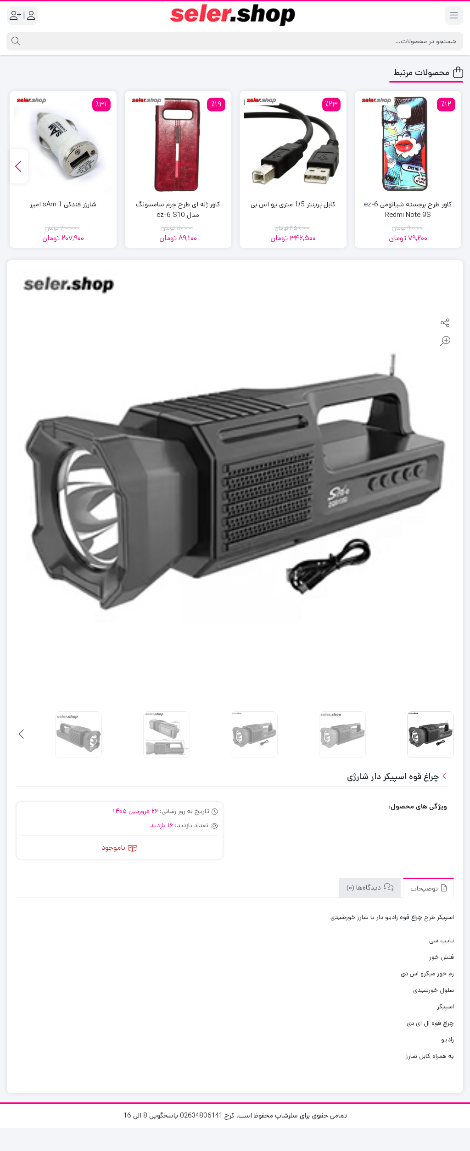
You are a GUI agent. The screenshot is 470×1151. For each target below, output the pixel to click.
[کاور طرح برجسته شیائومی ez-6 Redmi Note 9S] (408, 144)
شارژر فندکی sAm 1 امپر (63, 204)
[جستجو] (14, 41)
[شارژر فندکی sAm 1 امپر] (63, 144)
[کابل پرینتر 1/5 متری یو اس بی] (293, 144)
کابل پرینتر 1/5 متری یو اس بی (293, 204)
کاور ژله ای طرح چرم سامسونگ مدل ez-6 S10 (178, 209)
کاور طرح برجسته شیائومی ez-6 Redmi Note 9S (408, 209)
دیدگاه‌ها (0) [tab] (365, 887)
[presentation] (19, 166)
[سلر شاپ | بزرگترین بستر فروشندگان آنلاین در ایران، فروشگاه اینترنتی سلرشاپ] (235, 16)
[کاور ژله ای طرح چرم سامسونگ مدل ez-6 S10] (178, 144)
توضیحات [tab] (425, 888)
